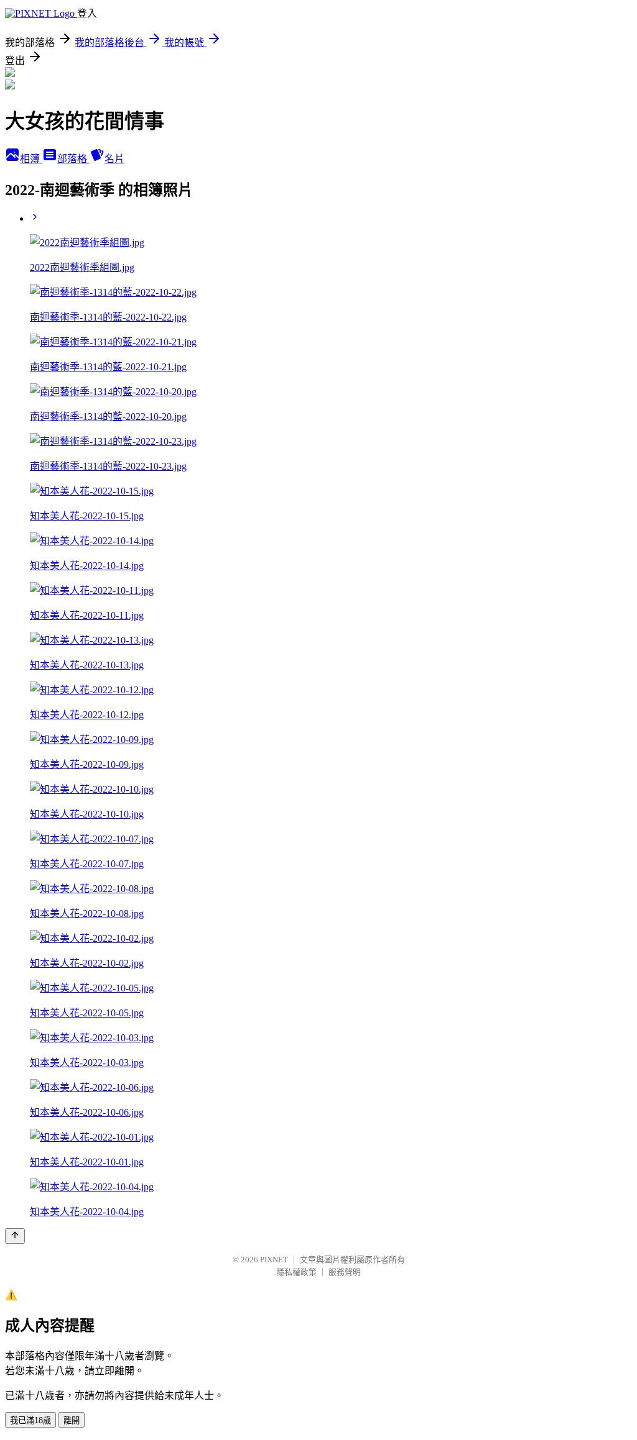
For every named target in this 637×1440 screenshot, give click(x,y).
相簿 (31, 158)
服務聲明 (344, 1272)
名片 (114, 158)
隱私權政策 (296, 1272)
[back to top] (15, 1236)
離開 (71, 1420)
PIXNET (274, 1259)
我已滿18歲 (30, 1420)
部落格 (73, 158)
